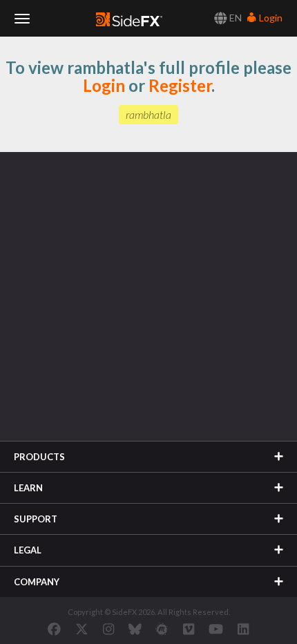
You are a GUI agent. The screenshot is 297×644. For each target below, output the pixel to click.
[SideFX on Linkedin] (243, 629)
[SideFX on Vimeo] (188, 629)
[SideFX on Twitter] (81, 629)
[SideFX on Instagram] (108, 629)
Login (269, 17)
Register (179, 85)
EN (234, 17)
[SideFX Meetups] (162, 629)
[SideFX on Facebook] (54, 629)
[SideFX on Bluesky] (135, 629)
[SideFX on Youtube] (216, 629)
